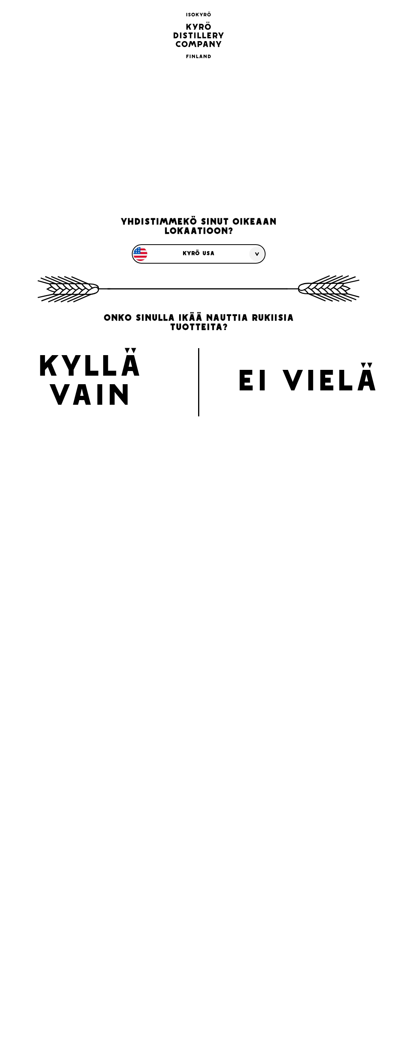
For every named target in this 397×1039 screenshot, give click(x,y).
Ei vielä (307, 383)
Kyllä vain (89, 383)
